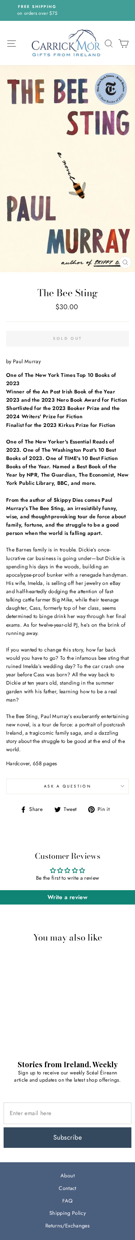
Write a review (67, 897)
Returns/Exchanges (67, 1225)
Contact (67, 1188)
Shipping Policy (67, 1213)
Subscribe (67, 1137)
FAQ (67, 1200)
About (67, 1175)
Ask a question (67, 786)
